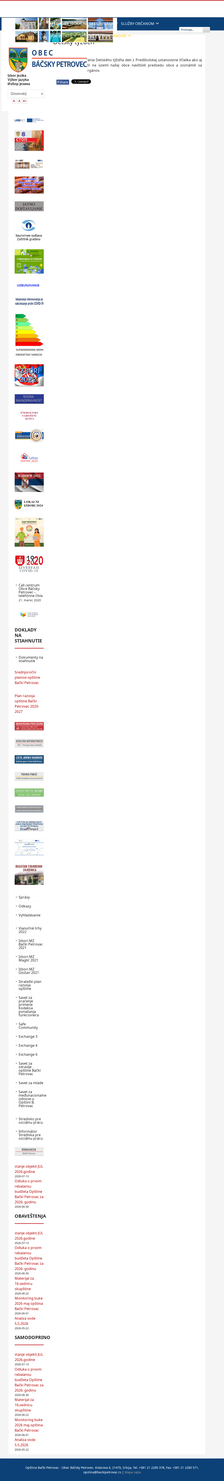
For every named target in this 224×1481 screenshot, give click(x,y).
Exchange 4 (28, 1045)
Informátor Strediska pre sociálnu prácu (31, 1135)
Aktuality (59, 23)
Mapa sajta (133, 1472)
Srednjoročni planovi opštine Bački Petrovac (27, 677)
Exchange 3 (28, 1036)
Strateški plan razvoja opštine (30, 985)
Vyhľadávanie (29, 915)
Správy (24, 897)
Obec (161, 35)
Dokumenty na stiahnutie (31, 659)
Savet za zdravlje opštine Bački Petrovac (30, 1068)
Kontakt (143, 35)
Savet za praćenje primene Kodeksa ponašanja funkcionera (29, 1006)
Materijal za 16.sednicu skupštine (24, 1283)
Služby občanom (137, 23)
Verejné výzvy (92, 35)
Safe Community (28, 1026)
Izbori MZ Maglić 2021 (28, 958)
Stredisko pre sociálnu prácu (31, 1121)
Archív (119, 35)
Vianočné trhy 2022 (30, 930)
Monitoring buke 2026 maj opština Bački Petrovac (29, 1303)
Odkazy (25, 906)
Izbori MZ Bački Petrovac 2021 (31, 944)
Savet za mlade (31, 1083)
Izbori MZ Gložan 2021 (29, 971)
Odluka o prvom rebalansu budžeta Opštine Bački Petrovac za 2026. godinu (29, 1191)
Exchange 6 (28, 1054)
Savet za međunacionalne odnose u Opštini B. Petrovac (31, 1099)
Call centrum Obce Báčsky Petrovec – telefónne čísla (31, 592)
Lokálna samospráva (92, 23)
